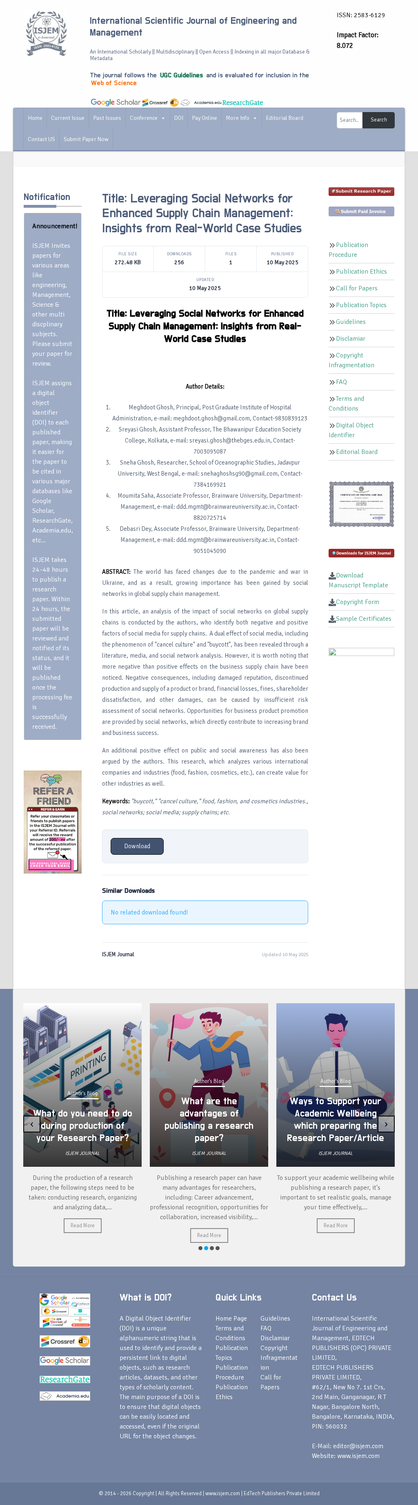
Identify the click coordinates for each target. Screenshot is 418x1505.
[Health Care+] (53, 822)
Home (35, 118)
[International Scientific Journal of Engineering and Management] (46, 33)
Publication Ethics (361, 271)
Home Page (231, 1318)
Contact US (41, 139)
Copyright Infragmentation (279, 1358)
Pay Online (204, 118)
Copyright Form (357, 602)
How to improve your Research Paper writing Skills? (336, 1126)
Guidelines (351, 322)
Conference (144, 118)
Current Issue (67, 118)
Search (379, 120)
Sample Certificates (363, 619)
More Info (237, 118)
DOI (178, 118)
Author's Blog (82, 1081)
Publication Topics (361, 305)
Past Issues (107, 118)
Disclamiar (350, 339)
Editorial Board (284, 118)
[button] (200, 1248)
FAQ (341, 382)
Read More (83, 1235)
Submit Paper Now (86, 139)
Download (137, 846)
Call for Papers (357, 288)
